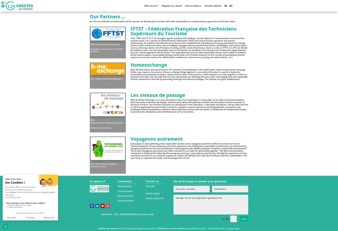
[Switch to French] (231, 6)
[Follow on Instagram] (108, 206)
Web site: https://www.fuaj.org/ (105, 44)
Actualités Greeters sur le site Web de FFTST (106, 50)
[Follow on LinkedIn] (97, 206)
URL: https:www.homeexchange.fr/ (106, 78)
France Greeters (125, 191)
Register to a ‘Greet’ (171, 5)
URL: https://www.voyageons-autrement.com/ (104, 165)
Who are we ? (151, 5)
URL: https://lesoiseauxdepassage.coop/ (106, 121)
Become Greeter (125, 195)
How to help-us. (193, 5)
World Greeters (125, 186)
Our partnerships (126, 200)
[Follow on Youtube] (102, 206)
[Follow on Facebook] (92, 206)
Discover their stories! (100, 128)
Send (243, 219)
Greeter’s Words (213, 5)
